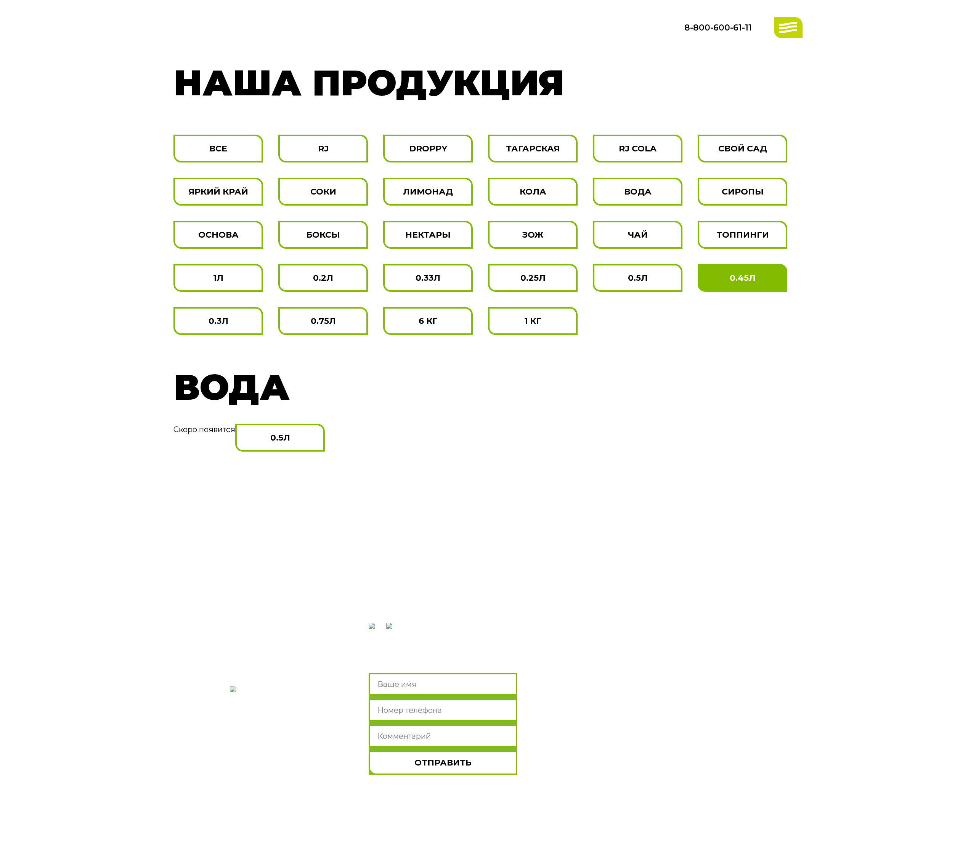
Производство (223, 666)
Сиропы (743, 192)
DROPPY (428, 148)
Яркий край (218, 192)
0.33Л (428, 278)
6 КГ (428, 321)
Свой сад (742, 148)
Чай (638, 235)
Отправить (443, 763)
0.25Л (533, 278)
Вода (638, 192)
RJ (323, 148)
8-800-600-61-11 (718, 28)
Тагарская (533, 148)
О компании (215, 646)
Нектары (428, 235)
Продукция (212, 708)
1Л (218, 278)
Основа (218, 235)
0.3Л (218, 321)
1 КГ (532, 321)
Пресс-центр (217, 747)
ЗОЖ (532, 235)
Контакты (206, 767)
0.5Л (638, 278)
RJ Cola (638, 148)
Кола (533, 192)
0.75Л (323, 321)
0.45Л (743, 278)
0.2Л (323, 278)
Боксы (323, 235)
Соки (323, 192)
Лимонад (428, 192)
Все (218, 148)
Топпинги (742, 235)
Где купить (209, 728)
